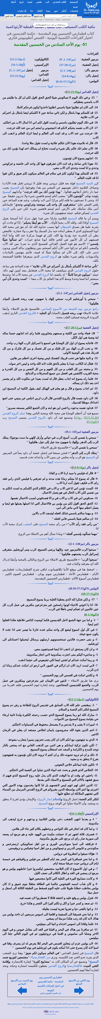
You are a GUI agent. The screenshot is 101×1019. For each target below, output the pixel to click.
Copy (46, 1011)
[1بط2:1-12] (17, 59)
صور (13, 1004)
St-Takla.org (34, 19)
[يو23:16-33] (17, 76)
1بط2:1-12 (76, 699)
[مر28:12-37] (67, 65)
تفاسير (79, 1004)
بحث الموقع (38, 16)
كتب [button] (47, 2)
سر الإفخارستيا (41, 957)
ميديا (17, 1004)
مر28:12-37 (74, 327)
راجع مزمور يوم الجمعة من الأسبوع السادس (70, 308)
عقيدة (51, 1004)
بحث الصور (9, 16)
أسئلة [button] (13, 2)
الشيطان (65, 226)
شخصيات (38, 1004)
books (40, 19)
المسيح (14, 187)
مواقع (9, 1004)
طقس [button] (39, 2)
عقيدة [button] (30, 2)
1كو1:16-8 (91, 614)
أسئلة (59, 1004)
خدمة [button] (75, 7)
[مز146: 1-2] (68, 70)
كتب (43, 1004)
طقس (55, 1004)
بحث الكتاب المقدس (23, 16)
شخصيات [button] (75, 11)
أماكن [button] (63, 11)
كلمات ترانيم (22, 1004)
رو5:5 (78, 417)
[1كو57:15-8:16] (66, 81)
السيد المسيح (84, 183)
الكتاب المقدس (89, 1004)
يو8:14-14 (79, 467)
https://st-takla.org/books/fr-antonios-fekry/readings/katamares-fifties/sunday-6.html (50, 1007)
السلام (57, 799)
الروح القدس (49, 256)
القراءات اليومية (71, 1004)
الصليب (27, 524)
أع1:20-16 (77, 813)
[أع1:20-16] (18, 64)
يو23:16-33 (73, 91)
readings (58, 19)
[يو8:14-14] (69, 76)
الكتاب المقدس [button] (59, 2)
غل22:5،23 (91, 417)
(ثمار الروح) (45, 799)
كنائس (33, 1004)
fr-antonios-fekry (49, 19)
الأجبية (64, 1004)
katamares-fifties (66, 19)
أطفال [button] (39, 11)
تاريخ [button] (21, 2)
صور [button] (56, 11)
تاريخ (46, 1004)
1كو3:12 (93, 421)
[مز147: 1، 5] (17, 70)
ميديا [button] (48, 11)
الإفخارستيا (73, 965)
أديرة (28, 1004)
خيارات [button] (20, 11)
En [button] (31, 11)
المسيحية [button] (74, 2)
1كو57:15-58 (90, 593)
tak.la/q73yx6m (50, 1014)
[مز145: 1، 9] (67, 59)
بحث (83, 1004)
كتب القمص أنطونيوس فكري (50, 993)
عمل (21, 413)
